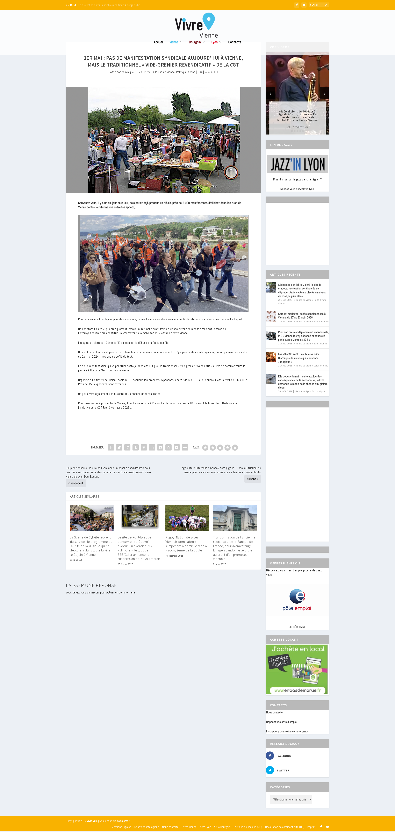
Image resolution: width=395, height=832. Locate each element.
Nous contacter (274, 712)
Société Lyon (318, 391)
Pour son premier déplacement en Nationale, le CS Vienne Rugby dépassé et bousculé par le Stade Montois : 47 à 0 (303, 335)
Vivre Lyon (205, 827)
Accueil (158, 42)
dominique (128, 72)
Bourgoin (195, 42)
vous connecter (89, 592)
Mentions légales (121, 827)
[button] (292, 131)
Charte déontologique (146, 827)
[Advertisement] (297, 237)
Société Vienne (321, 321)
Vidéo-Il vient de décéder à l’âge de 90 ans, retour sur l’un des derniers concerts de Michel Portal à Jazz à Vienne (297, 116)
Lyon (214, 42)
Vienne (174, 42)
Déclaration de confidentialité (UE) (284, 827)
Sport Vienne (320, 343)
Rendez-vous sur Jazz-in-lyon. (297, 189)
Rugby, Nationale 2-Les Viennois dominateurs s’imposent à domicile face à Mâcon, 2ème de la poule (186, 543)
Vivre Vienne (189, 827)
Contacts (234, 42)
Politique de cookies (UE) (248, 827)
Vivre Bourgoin (222, 827)
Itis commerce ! (121, 821)
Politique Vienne (185, 72)
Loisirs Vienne (321, 365)
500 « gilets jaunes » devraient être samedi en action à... (110, 5)
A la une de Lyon (302, 391)
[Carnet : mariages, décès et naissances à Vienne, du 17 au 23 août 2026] (271, 316)
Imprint (311, 827)
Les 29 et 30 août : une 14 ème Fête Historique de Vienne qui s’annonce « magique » (298, 357)
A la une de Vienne (164, 72)
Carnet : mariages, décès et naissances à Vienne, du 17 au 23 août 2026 (302, 315)
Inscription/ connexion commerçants (287, 731)
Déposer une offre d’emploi (281, 722)
